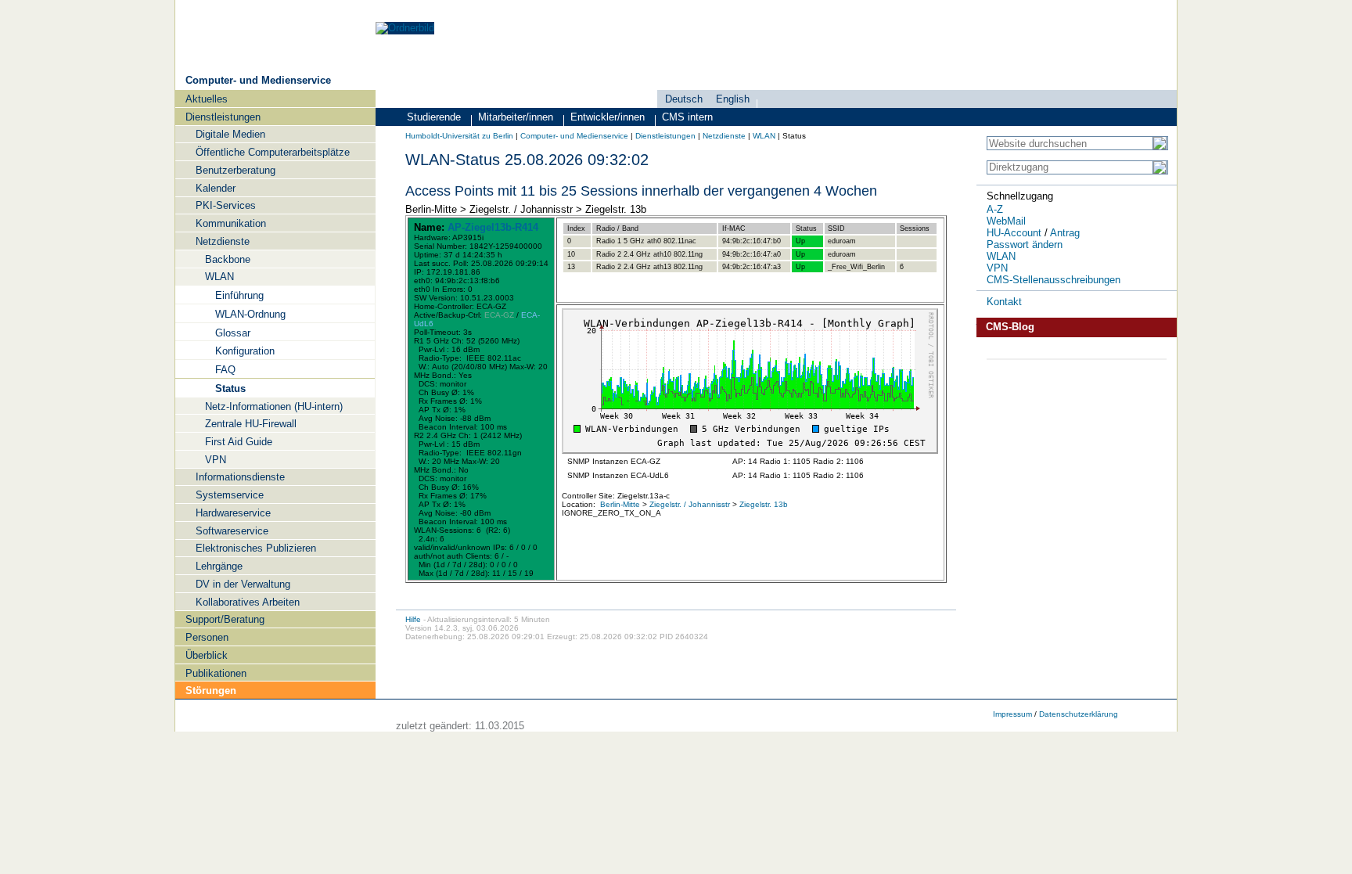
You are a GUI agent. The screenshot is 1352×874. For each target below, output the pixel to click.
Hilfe (413, 619)
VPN (997, 268)
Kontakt (1004, 302)
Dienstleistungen (665, 135)
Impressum (1012, 714)
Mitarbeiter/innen (515, 117)
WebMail (1006, 221)
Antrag (1065, 233)
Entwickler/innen (607, 117)
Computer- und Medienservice (258, 80)
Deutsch (684, 99)
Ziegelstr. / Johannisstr (689, 504)
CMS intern (687, 117)
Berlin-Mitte (620, 504)
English (733, 99)
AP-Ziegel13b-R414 (493, 227)
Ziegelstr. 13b (763, 504)
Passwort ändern (1025, 244)
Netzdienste (724, 135)
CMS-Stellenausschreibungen (1053, 280)
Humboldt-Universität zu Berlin (459, 135)
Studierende (434, 117)
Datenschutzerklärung (1078, 714)
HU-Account (1014, 233)
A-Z (995, 209)
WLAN (764, 135)
